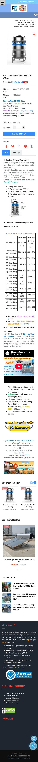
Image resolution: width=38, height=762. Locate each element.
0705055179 (31, 2)
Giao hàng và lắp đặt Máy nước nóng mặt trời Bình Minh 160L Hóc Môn (24, 596)
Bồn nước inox (29, 20)
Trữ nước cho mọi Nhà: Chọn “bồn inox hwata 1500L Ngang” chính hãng (24, 586)
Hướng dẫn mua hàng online (15, 693)
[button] (35, 15)
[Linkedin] (19, 145)
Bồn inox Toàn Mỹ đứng (26, 24)
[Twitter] (12, 145)
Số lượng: (7, 128)
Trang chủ (19, 20)
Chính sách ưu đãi (12, 696)
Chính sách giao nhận (13, 700)
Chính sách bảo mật (12, 698)
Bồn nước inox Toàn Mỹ (26, 22)
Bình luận (16, 153)
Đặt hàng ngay (19, 134)
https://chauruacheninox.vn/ (21, 665)
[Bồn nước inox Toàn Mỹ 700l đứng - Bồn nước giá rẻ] (19, 8)
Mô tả (6, 153)
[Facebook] (6, 145)
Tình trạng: (7, 122)
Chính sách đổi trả (12, 703)
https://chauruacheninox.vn (20, 756)
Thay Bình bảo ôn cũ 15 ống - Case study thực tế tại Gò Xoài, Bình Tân (24, 607)
